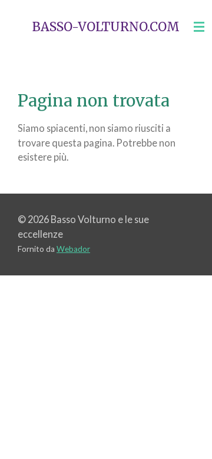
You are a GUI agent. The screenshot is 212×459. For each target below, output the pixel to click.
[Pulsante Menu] (199, 27)
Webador (73, 249)
